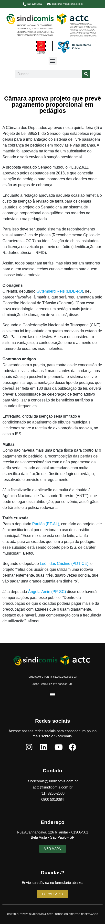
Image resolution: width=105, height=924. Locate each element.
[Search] (86, 74)
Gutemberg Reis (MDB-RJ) (59, 291)
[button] (53, 61)
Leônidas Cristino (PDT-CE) (64, 563)
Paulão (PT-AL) (45, 524)
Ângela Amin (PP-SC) (47, 592)
